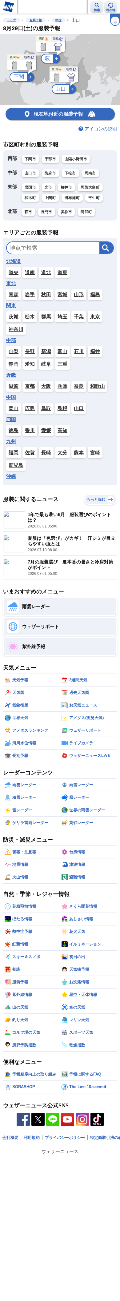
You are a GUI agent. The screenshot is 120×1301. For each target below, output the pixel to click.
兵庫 (62, 386)
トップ (11, 20)
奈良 (79, 386)
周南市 (90, 173)
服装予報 (36, 20)
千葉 (79, 316)
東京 (95, 316)
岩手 (30, 294)
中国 (58, 20)
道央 (13, 272)
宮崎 (95, 452)
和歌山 (97, 386)
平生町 (94, 198)
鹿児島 (16, 465)
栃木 (30, 316)
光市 (48, 187)
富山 (62, 351)
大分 (62, 452)
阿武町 (86, 212)
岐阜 (46, 364)
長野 (30, 351)
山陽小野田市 (76, 159)
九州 (11, 441)
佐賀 (30, 452)
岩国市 (30, 187)
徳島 (13, 430)
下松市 (70, 173)
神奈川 (16, 329)
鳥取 (46, 408)
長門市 (46, 212)
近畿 (11, 375)
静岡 (13, 364)
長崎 (46, 452)
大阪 (46, 386)
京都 (30, 386)
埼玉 (62, 316)
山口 (79, 408)
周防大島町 (90, 187)
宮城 (62, 294)
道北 (46, 272)
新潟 (46, 351)
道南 (30, 272)
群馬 (46, 316)
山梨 (13, 351)
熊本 (79, 452)
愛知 (30, 364)
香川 (30, 430)
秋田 (46, 294)
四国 (11, 419)
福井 (95, 351)
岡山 (13, 408)
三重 (62, 364)
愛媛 (46, 430)
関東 (11, 305)
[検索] (106, 248)
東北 (11, 283)
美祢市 (66, 212)
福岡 (13, 452)
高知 (62, 430)
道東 (62, 272)
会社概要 (10, 1137)
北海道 (13, 261)
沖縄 (11, 476)
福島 (95, 294)
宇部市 (50, 159)
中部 (11, 340)
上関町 (50, 198)
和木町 (30, 198)
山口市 (30, 173)
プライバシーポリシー (65, 1137)
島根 (62, 408)
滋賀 (13, 386)
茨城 (13, 316)
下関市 (30, 159)
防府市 (50, 173)
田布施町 (72, 198)
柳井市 (66, 187)
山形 (79, 294)
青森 (13, 294)
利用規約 (32, 1137)
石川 (79, 351)
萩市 (28, 212)
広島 (30, 408)
